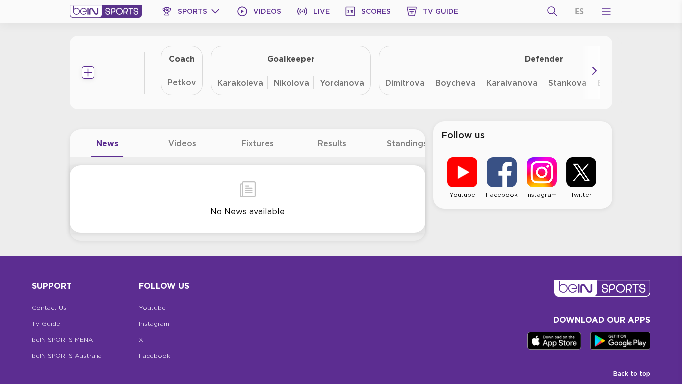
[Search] (552, 12)
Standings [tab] (407, 143)
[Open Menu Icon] (606, 12)
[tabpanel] (247, 199)
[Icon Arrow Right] (594, 71)
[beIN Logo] (106, 12)
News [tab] (107, 143)
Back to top (631, 373)
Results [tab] (332, 143)
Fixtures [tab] (257, 143)
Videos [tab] (182, 143)
